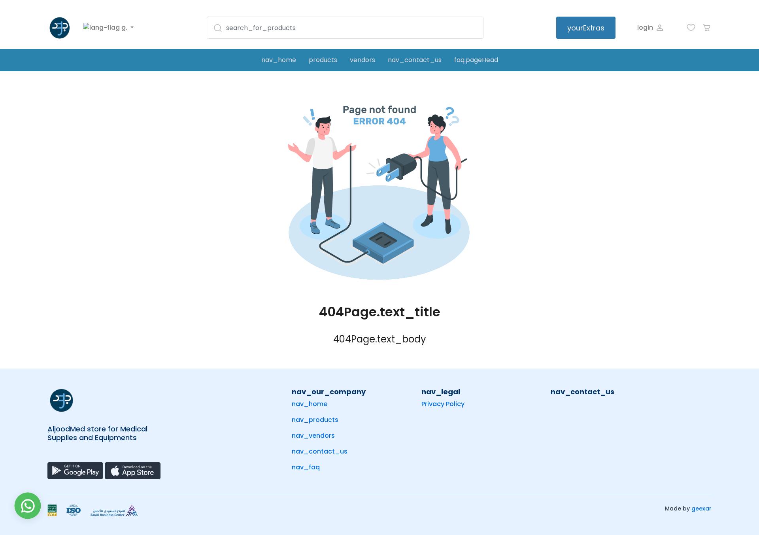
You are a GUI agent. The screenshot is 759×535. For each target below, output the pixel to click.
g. (124, 27)
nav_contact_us (415, 59)
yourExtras (585, 28)
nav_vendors (313, 435)
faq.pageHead (476, 59)
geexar (701, 508)
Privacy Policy (442, 403)
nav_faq (306, 467)
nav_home (278, 59)
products (323, 59)
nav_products (315, 419)
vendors (362, 59)
